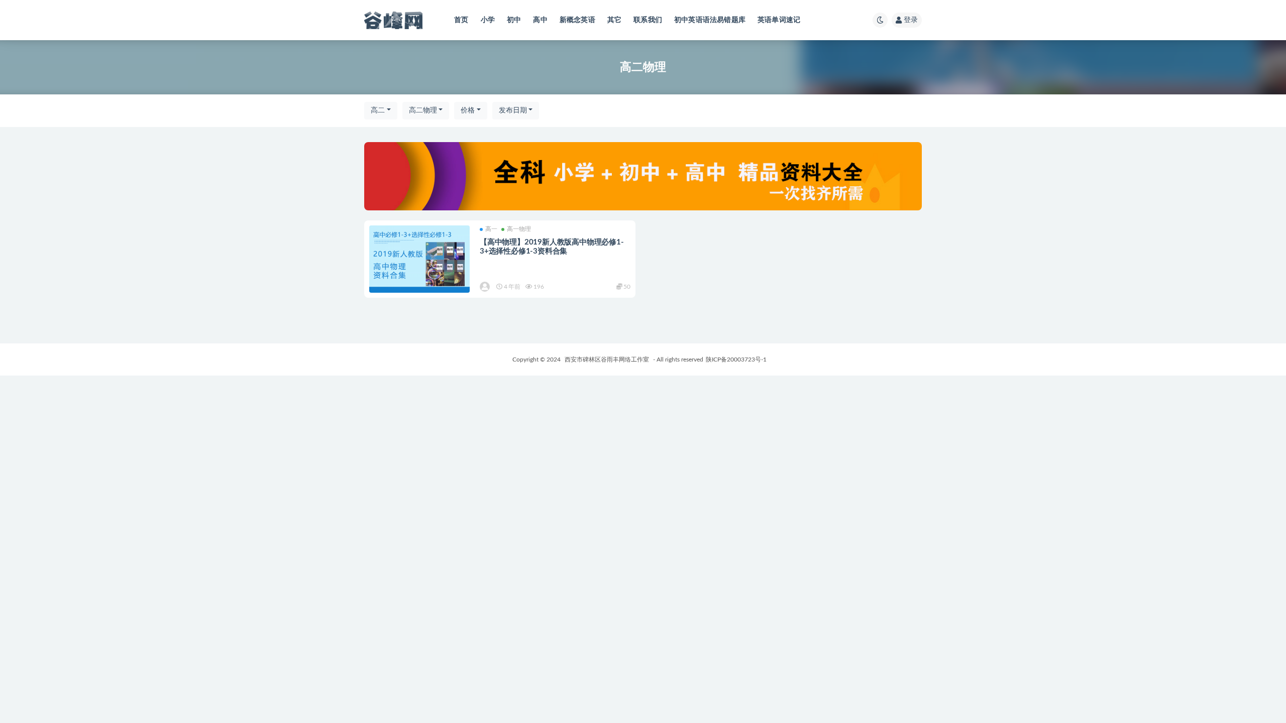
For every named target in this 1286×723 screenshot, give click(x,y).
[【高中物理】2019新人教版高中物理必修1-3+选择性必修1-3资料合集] (419, 258)
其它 (614, 20)
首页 (461, 20)
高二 (378, 110)
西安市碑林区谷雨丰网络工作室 (607, 359)
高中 (540, 20)
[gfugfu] (485, 287)
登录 (911, 20)
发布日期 (513, 110)
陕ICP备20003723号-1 (736, 359)
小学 (488, 20)
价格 (468, 110)
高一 (491, 229)
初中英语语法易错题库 (709, 20)
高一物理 (519, 229)
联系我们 (647, 20)
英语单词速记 (779, 20)
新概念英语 (577, 20)
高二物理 (423, 110)
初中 (514, 20)
